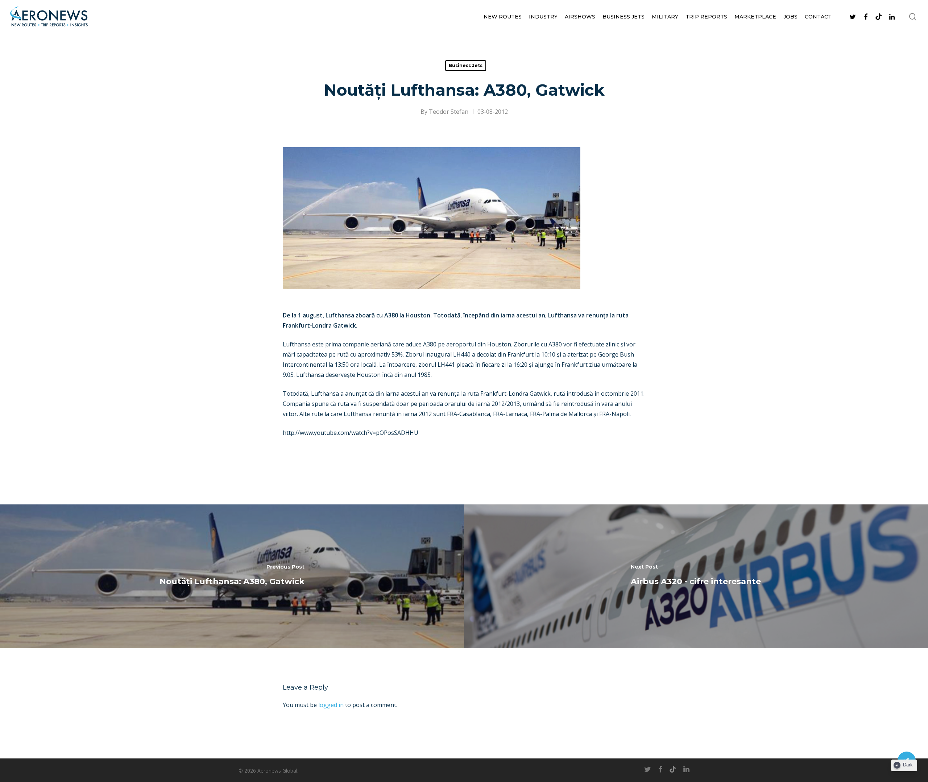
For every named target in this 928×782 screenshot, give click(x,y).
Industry (543, 16)
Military (665, 16)
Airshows (580, 16)
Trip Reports (706, 16)
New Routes (503, 16)
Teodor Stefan (448, 112)
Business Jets (623, 16)
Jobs (790, 16)
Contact (818, 16)
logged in (331, 705)
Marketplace (755, 16)
